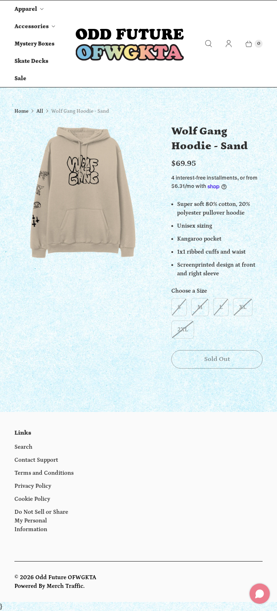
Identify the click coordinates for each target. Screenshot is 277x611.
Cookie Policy (32, 499)
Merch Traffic (65, 586)
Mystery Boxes (34, 43)
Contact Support (36, 460)
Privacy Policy (32, 486)
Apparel (25, 9)
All (39, 111)
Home (21, 111)
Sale (20, 78)
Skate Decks (31, 61)
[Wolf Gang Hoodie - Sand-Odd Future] (82, 192)
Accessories (31, 26)
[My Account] (229, 43)
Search (23, 447)
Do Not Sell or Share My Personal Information (41, 521)
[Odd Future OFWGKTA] (130, 44)
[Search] (208, 43)
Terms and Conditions (44, 473)
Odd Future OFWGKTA (65, 577)
